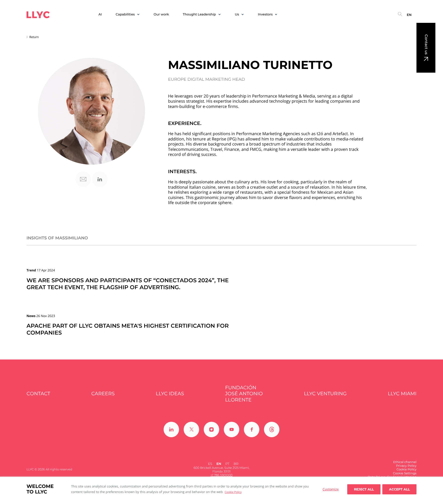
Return (34, 37)
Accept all (399, 489)
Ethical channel (404, 462)
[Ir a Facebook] (251, 429)
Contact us (426, 44)
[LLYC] (38, 14)
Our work (161, 14)
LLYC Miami (402, 394)
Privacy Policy (406, 466)
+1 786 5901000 (221, 475)
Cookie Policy (233, 492)
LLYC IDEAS (170, 394)
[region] (221, 489)
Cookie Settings (404, 473)
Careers (103, 394)
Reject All (364, 489)
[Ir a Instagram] (211, 429)
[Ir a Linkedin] (171, 429)
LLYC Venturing (325, 394)
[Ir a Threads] (271, 429)
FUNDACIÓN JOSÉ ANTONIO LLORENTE (244, 394)
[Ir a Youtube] (231, 429)
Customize (331, 489)
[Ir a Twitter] (191, 429)
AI (100, 14)
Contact (38, 394)
